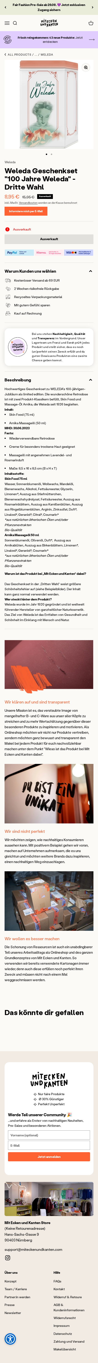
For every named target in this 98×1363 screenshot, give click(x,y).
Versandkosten (28, 202)
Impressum (62, 1325)
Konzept (10, 1281)
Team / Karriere (16, 1289)
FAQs (57, 1281)
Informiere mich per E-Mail (26, 211)
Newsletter (13, 1313)
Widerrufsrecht (65, 1318)
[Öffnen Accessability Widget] (10, 1339)
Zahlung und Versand (69, 1341)
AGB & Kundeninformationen (69, 1307)
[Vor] (92, 7)
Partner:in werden (17, 1297)
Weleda (10, 162)
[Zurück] (5, 7)
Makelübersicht (65, 1349)
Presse (10, 1305)
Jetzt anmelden (49, 1156)
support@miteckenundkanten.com (33, 1249)
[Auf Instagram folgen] (8, 1258)
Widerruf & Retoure (68, 1297)
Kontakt (59, 1289)
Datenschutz (63, 1333)
